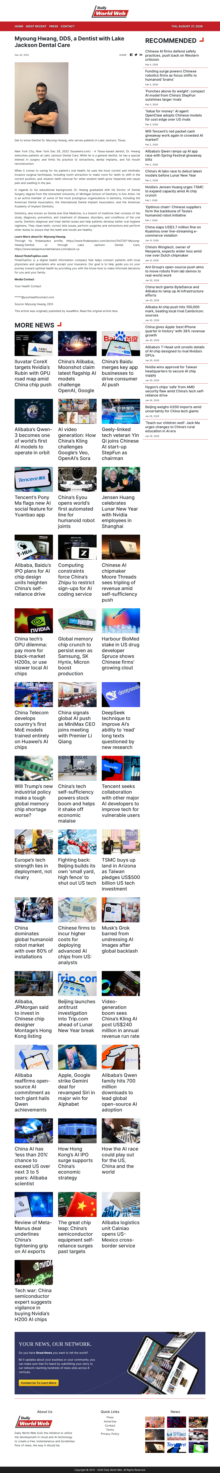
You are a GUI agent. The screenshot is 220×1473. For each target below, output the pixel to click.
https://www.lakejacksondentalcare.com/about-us (47, 249)
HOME (19, 26)
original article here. (105, 311)
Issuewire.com (80, 151)
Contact (110, 1425)
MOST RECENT (36, 26)
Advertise (110, 1421)
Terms (110, 1429)
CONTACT (68, 26)
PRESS (53, 26)
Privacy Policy (110, 1433)
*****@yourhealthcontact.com (34, 297)
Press (110, 1417)
